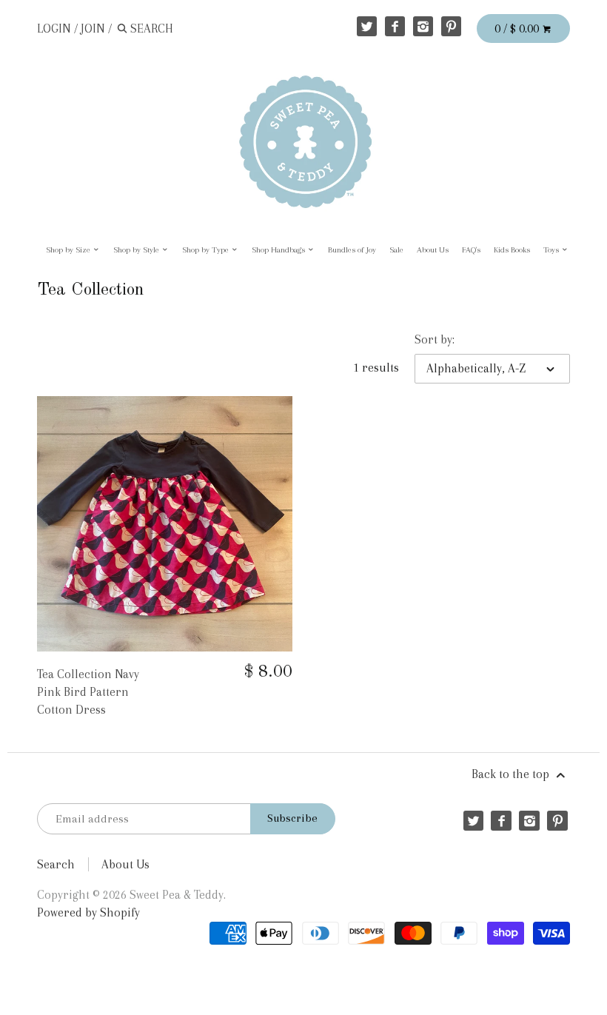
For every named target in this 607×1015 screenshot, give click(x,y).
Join (93, 28)
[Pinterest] (451, 26)
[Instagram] (423, 26)
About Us (433, 250)
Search (56, 864)
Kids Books (512, 250)
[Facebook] (395, 26)
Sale (396, 250)
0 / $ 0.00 (518, 28)
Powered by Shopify (88, 912)
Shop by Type (206, 250)
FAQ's (471, 250)
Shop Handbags (279, 250)
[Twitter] (367, 26)
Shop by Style (137, 250)
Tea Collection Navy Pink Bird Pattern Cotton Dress (88, 692)
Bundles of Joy (352, 250)
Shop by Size (69, 250)
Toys (552, 250)
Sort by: (435, 339)
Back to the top (512, 774)
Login (54, 28)
